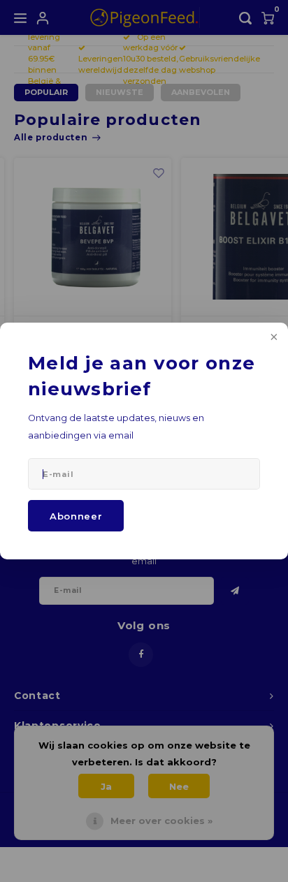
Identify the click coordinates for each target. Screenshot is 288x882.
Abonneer (76, 516)
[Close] (272, 338)
